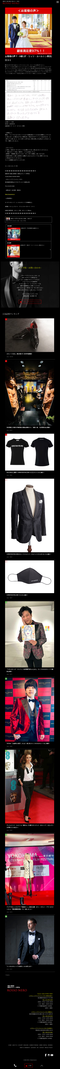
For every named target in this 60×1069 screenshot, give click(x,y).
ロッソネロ (21, 68)
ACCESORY (33, 1047)
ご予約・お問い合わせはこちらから (31, 301)
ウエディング (27, 66)
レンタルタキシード (14, 68)
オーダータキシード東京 (31, 70)
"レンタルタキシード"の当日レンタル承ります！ (19, 966)
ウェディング (21, 66)
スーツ (37, 66)
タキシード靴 (16, 73)
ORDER (40, 1045)
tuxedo (12, 66)
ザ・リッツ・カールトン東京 (11, 70)
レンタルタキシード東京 (11, 71)
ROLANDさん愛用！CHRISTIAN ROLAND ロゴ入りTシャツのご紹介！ (25, 472)
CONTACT (41, 1047)
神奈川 (22, 73)
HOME (9, 1045)
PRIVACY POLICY (49, 1047)
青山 (20, 73)
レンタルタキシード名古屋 (23, 71)
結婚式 (16, 66)
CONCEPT (20, 1045)
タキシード (8, 66)
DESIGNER (25, 1045)
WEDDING (50, 1045)
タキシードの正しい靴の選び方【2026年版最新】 (20, 353)
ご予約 (29, 1065)
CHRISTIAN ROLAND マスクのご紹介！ (17, 595)
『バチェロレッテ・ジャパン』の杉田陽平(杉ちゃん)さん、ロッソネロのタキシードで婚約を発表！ (30, 670)
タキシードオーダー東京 (43, 71)
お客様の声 (20, 70)
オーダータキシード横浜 (30, 73)
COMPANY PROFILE (33, 1045)
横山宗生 (33, 68)
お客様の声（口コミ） (40, 65)
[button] (57, 2)
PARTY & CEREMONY (25, 1047)
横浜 (30, 71)
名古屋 (24, 70)
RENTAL (45, 1045)
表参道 (34, 66)
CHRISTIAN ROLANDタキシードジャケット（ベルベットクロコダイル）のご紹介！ (29, 554)
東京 (31, 66)
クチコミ (28, 68)
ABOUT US (14, 1045)
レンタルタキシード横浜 (41, 73)
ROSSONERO (34, 71)
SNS (38, 1047)
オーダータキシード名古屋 (42, 70)
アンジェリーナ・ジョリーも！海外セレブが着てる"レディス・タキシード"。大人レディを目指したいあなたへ (30, 826)
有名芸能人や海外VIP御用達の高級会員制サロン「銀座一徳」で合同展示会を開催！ (29, 427)
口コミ (47, 68)
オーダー (41, 66)
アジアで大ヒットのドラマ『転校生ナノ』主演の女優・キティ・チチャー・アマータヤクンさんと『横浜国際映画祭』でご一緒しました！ (30, 908)
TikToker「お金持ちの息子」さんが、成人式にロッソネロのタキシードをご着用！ (28, 743)
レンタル (45, 66)
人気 (25, 68)
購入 (50, 68)
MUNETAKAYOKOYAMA (40, 68)
